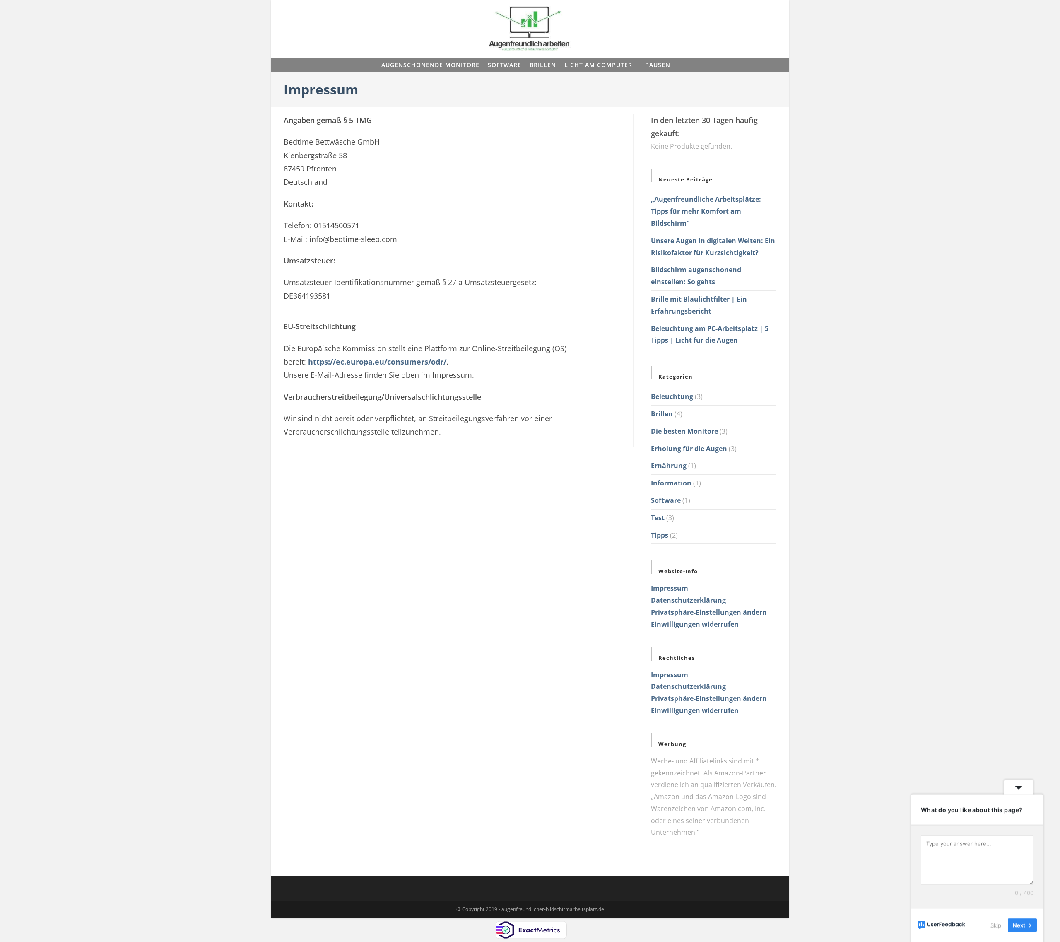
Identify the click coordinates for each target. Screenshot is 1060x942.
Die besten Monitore (684, 431)
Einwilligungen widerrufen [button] (695, 624)
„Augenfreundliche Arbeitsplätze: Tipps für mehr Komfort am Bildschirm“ (706, 211)
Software (666, 500)
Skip (995, 925)
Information (671, 483)
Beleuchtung (672, 396)
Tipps (659, 535)
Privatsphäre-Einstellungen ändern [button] (709, 612)
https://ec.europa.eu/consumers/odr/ (377, 362)
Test (658, 517)
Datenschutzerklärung (688, 600)
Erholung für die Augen (689, 448)
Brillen (662, 413)
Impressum (669, 588)
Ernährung (669, 465)
